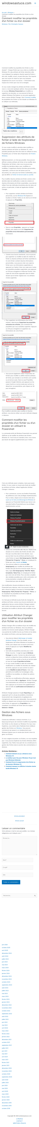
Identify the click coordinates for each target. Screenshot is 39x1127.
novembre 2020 (7, 1071)
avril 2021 (5, 1056)
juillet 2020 (5, 1082)
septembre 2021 (7, 1045)
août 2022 (5, 1016)
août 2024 (5, 956)
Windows (4, 24)
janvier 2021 (5, 1065)
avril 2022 (5, 1028)
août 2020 (5, 1080)
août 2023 (5, 988)
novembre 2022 (7, 1008)
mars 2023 (5, 996)
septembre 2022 (7, 1013)
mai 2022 (5, 1025)
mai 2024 (5, 964)
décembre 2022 (7, 1005)
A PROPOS (19, 1119)
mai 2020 (5, 1088)
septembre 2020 (7, 1077)
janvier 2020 (6, 1100)
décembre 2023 (7, 976)
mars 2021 (5, 1059)
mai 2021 (4, 1054)
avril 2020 (5, 1091)
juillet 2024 (5, 959)
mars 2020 (5, 1094)
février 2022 (5, 1033)
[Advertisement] (19, 47)
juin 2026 (5, 944)
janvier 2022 (5, 1036)
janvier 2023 (6, 1002)
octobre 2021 (6, 1042)
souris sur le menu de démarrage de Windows (20, 500)
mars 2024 (5, 967)
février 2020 (5, 1097)
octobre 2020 (6, 1074)
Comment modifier (30, 97)
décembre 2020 (7, 1068)
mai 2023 (5, 993)
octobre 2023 (6, 982)
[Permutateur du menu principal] (35, 3)
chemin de (21, 562)
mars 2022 (5, 1031)
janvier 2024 (6, 973)
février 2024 (5, 970)
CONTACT (19, 1121)
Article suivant (19, 820)
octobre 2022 (6, 1010)
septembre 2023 (7, 985)
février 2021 (5, 1062)
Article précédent (19, 816)
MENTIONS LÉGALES (19, 1123)
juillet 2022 (5, 1019)
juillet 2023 (5, 990)
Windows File (22, 195)
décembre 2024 (7, 953)
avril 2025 (5, 950)
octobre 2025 (6, 947)
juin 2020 (5, 1085)
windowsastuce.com (16, 3)
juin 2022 (4, 1022)
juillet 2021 (5, 1048)
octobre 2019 (6, 1108)
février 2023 (5, 999)
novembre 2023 (7, 979)
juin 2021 (4, 1051)
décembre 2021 (6, 1039)
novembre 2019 (6, 1105)
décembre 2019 (6, 1102)
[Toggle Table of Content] (20, 131)
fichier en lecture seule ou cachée (22, 174)
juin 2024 (5, 962)
